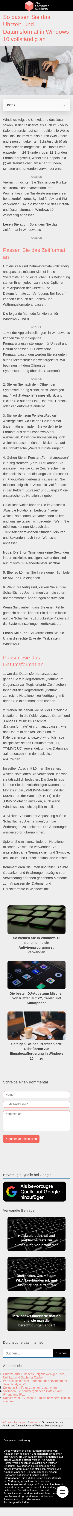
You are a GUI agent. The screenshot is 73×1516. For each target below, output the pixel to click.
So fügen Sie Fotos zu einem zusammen (30, 1387)
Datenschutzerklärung (17, 1440)
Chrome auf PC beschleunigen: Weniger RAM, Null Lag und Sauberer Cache (34, 1375)
